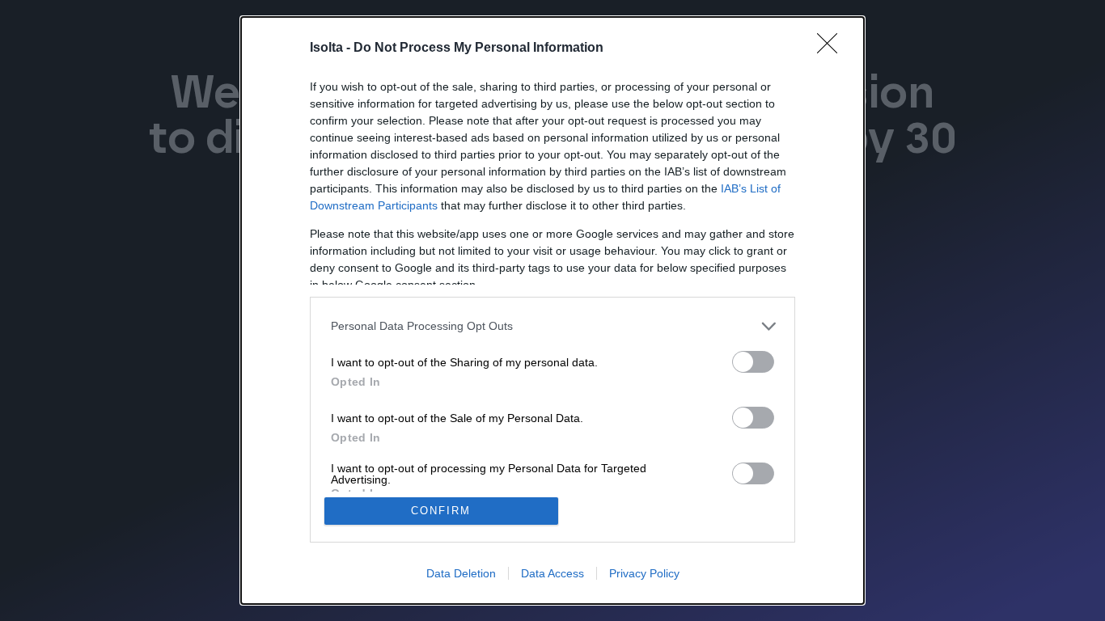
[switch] (753, 362)
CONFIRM (441, 511)
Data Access (552, 573)
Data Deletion (461, 573)
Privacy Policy (644, 573)
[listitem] (552, 326)
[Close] (832, 48)
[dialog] (552, 310)
